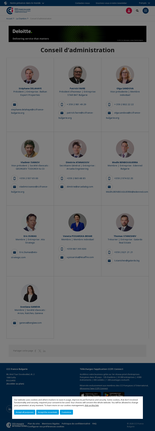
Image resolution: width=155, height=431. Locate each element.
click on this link (92, 405)
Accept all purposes (25, 412)
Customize (66, 412)
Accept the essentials (47, 412)
